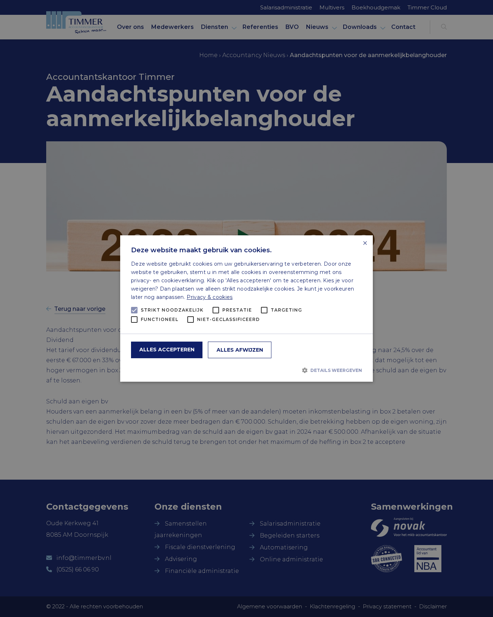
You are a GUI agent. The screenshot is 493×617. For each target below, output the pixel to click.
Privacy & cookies (209, 297)
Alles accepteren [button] (167, 349)
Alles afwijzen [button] (240, 350)
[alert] (246, 308)
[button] (246, 370)
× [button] (364, 243)
